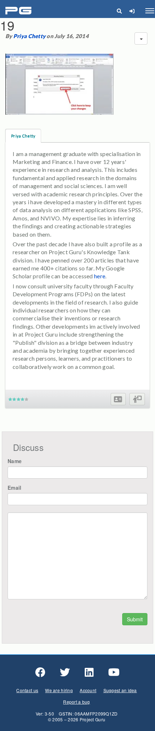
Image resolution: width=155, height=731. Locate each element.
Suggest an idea (120, 690)
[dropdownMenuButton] (140, 38)
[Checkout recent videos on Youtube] (114, 672)
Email (14, 487)
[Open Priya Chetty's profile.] (118, 399)
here (99, 276)
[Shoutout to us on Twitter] (65, 672)
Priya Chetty (29, 36)
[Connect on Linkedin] (89, 672)
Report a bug (76, 702)
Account (88, 690)
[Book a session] (137, 399)
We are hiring (59, 690)
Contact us (27, 690)
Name (15, 461)
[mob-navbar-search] (119, 11)
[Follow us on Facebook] (40, 672)
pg (19, 11)
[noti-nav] (131, 11)
